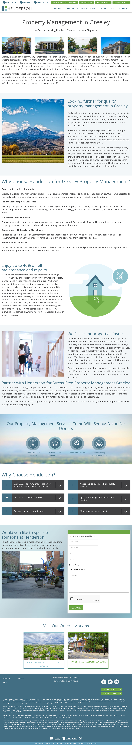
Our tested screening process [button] (28, 497)
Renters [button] (103, 9)
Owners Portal (121, 2)
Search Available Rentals (64, 2)
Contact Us (86, 2)
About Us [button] (57, 9)
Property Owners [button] (88, 9)
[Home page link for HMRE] (16, 8)
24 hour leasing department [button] (93, 511)
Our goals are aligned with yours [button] (29, 511)
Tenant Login (103, 2)
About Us (7, 679)
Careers (21, 679)
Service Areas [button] (71, 9)
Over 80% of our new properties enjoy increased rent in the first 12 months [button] (32, 485)
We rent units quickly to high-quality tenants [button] (97, 485)
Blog (5, 683)
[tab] (38, 485)
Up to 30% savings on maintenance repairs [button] (97, 498)
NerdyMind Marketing (90, 743)
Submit (76, 607)
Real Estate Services (119, 9)
